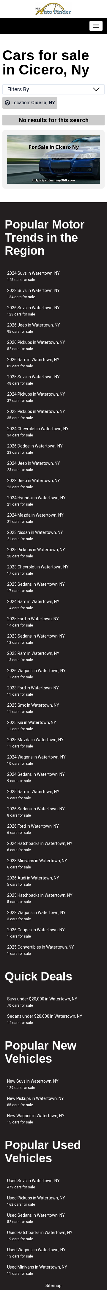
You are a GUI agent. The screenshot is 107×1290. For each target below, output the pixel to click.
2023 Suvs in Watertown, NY (33, 293)
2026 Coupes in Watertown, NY (36, 932)
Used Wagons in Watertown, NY (36, 1252)
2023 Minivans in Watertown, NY (37, 863)
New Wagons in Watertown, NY (35, 1118)
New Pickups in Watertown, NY (35, 1101)
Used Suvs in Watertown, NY (33, 1183)
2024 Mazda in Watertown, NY (35, 518)
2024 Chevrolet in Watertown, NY (38, 431)
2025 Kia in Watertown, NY (31, 725)
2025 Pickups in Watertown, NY (36, 552)
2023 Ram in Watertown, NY (33, 656)
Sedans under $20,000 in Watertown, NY (44, 1019)
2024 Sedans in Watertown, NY (36, 777)
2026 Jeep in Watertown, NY (33, 328)
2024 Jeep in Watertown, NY (33, 466)
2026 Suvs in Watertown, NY (33, 310)
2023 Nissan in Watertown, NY (35, 535)
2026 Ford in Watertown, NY (33, 829)
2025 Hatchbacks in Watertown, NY (40, 898)
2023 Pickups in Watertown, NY (36, 414)
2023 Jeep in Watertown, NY (33, 483)
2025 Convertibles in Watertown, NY (40, 950)
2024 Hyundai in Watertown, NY (36, 500)
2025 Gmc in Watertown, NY (33, 708)
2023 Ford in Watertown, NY (33, 691)
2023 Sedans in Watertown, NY (36, 639)
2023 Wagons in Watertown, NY (36, 915)
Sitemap (53, 1285)
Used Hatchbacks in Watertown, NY (40, 1235)
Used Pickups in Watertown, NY (36, 1201)
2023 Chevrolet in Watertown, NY (38, 570)
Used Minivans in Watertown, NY (37, 1270)
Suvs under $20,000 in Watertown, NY (42, 1002)
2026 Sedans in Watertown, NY (36, 811)
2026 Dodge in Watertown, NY (35, 449)
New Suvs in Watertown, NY (33, 1084)
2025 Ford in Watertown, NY (33, 621)
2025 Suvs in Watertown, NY (33, 380)
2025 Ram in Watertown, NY (33, 794)
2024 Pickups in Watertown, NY (36, 397)
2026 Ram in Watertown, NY (33, 362)
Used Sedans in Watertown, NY (36, 1218)
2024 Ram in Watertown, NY (33, 604)
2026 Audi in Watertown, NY (33, 881)
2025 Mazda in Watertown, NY (35, 742)
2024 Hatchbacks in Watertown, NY (40, 846)
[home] (53, 9)
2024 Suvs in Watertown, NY (33, 276)
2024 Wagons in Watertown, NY (36, 760)
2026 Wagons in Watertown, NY (36, 673)
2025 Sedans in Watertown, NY (36, 587)
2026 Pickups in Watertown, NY (36, 345)
